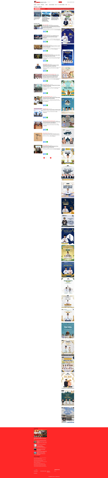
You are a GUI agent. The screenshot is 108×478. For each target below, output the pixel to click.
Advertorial (38, 440)
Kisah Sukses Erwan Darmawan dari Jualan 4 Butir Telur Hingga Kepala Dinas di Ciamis (51, 56)
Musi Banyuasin (44, 444)
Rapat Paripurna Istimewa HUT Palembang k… (40, 439)
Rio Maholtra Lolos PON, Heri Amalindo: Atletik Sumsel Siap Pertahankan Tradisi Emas (51, 66)
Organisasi (50, 74)
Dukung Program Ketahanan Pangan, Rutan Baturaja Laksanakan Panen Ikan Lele (56, 18)
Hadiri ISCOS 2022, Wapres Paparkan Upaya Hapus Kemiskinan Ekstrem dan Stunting (51, 98)
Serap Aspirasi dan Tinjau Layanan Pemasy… (42, 442)
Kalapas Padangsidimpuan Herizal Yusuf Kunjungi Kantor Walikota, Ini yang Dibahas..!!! (55, 8)
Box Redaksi (35, 473)
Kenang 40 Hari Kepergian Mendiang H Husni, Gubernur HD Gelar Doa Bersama (50, 147)
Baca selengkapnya (58, 29)
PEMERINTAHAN (48, 96)
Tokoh (49, 54)
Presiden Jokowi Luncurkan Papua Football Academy (52, 109)
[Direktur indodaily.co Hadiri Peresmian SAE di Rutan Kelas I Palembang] (47, 14)
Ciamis (45, 54)
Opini (47, 54)
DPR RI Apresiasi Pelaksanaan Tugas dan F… (41, 454)
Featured (46, 145)
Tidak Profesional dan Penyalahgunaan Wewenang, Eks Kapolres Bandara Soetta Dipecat (51, 122)
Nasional (45, 440)
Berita (44, 54)
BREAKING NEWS (46, 74)
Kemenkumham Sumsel (39, 452)
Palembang (46, 64)
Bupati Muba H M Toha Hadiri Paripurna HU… (41, 450)
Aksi (40, 451)
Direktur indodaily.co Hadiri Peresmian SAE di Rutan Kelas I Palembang (47, 18)
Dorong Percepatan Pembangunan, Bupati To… (41, 446)
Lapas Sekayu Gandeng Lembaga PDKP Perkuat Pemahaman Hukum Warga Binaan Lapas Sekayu (38, 18)
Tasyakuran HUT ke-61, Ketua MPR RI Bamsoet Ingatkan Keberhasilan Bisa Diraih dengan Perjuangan (51, 36)
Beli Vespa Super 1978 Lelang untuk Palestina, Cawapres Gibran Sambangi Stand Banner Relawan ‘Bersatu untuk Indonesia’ (51, 26)
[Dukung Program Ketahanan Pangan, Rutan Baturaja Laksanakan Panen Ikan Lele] (56, 14)
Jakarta (46, 96)
